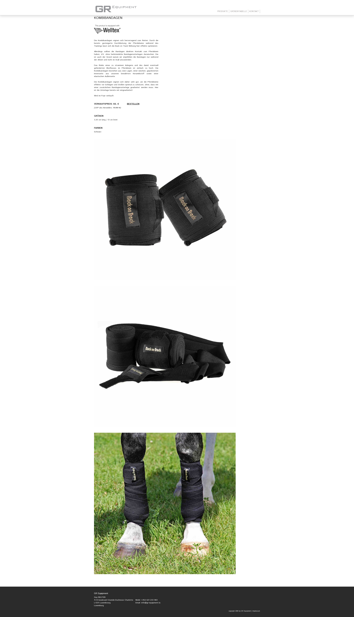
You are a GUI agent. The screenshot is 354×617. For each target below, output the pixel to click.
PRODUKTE (222, 11)
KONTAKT (254, 11)
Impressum (256, 611)
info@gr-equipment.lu (150, 602)
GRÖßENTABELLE (238, 11)
